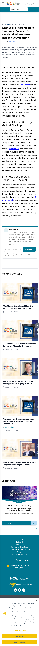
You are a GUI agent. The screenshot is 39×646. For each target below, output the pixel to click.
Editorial (19, 542)
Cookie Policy (18, 626)
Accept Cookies (19, 642)
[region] (19, 622)
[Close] (36, 600)
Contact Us (19, 544)
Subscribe (28, 249)
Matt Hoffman (10, 427)
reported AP (14, 148)
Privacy (19, 552)
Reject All (19, 636)
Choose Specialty (17, 9)
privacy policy (11, 255)
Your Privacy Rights (19, 554)
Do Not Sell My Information (19, 549)
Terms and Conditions (19, 547)
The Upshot (25, 85)
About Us (19, 539)
